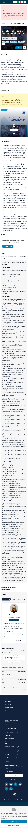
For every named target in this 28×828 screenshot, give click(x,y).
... (9, 23)
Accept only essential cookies (14, 825)
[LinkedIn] (6, 784)
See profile (18, 640)
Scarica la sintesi (8, 246)
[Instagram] (15, 784)
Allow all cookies (14, 821)
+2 (4, 636)
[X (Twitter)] (11, 789)
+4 (3, 44)
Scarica (19, 47)
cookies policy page (21, 813)
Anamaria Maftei (16, 599)
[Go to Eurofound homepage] (5, 2)
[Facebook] (11, 784)
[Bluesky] (6, 789)
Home (3, 23)
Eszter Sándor (6, 599)
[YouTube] (20, 784)
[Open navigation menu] (24, 2)
